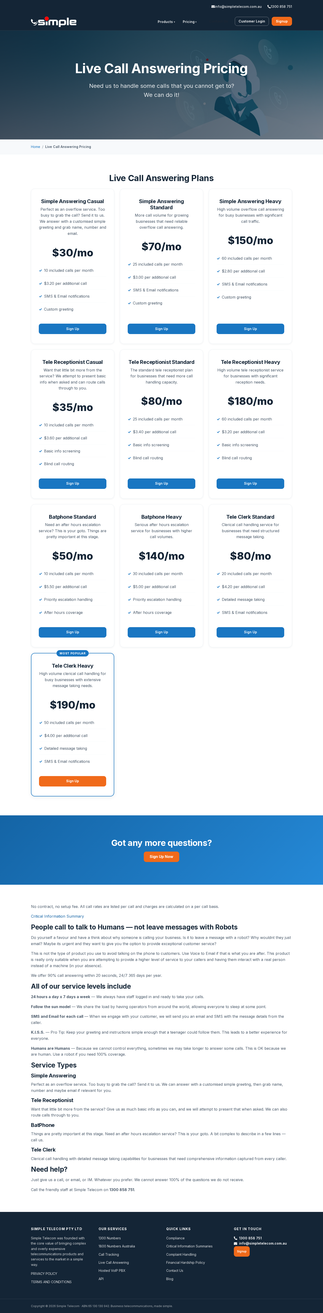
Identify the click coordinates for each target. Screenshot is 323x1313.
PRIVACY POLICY (44, 1274)
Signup (282, 21)
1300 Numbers (110, 1238)
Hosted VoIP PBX (112, 1270)
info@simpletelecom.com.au (238, 6)
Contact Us (218, 21)
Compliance (175, 1238)
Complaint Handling (181, 1254)
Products (165, 22)
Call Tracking (109, 1254)
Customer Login (252, 21)
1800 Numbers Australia (117, 1246)
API (101, 1279)
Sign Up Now (161, 856)
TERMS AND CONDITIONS (51, 1282)
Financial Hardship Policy (185, 1262)
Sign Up (72, 329)
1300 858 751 (281, 6)
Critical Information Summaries (189, 1246)
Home (35, 147)
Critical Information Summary (57, 916)
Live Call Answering (114, 1262)
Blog (169, 1279)
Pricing (189, 22)
